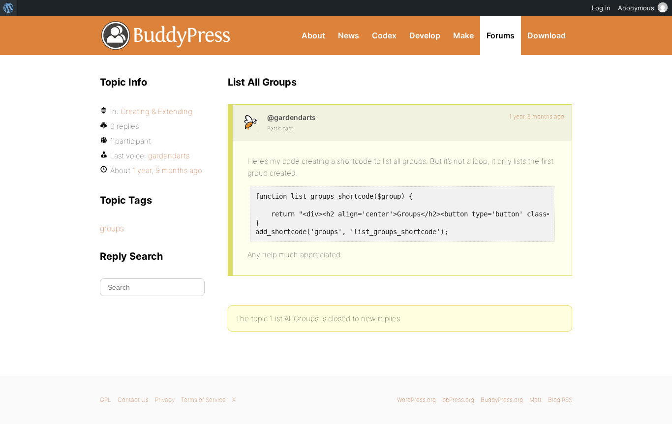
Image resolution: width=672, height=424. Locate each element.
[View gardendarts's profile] (250, 122)
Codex (384, 35)
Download (546, 35)
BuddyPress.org (166, 35)
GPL (105, 399)
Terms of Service (203, 399)
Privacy (165, 399)
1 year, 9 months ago (536, 116)
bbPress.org (458, 399)
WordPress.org (416, 399)
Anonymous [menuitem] (636, 8)
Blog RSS (560, 399)
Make (463, 35)
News (348, 35)
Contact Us (133, 399)
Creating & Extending (156, 111)
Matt (535, 399)
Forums (501, 35)
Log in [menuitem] (601, 8)
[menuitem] (8, 8)
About (313, 35)
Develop (424, 35)
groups (112, 228)
